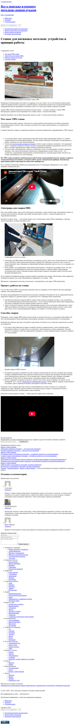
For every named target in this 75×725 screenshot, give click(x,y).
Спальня (11, 631)
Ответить (8, 490)
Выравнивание (14, 606)
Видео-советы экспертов (13, 32)
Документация (13, 668)
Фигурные (12, 624)
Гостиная (12, 632)
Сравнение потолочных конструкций (21, 617)
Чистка (11, 609)
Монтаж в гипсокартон (16, 553)
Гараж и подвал (14, 647)
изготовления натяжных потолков (24, 144)
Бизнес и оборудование (8, 447)
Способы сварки (10, 59)
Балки (11, 597)
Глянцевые (12, 567)
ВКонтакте (8, 18)
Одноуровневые (14, 620)
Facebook (8, 20)
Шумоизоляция (14, 613)
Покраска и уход (14, 680)
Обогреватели (13, 655)
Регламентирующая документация (16, 29)
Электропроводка (14, 551)
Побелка (11, 585)
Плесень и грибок (15, 611)
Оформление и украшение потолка (20, 599)
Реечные (11, 578)
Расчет (11, 670)
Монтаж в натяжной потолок (18, 555)
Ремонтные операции (16, 569)
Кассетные (12, 579)
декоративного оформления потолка (34, 381)
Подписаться (24, 441)
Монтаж (11, 663)
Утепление (12, 608)
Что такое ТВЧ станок (12, 54)
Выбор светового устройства (18, 549)
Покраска (12, 586)
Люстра (11, 654)
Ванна (11, 636)
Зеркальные (12, 576)
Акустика (12, 558)
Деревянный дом (14, 643)
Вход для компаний (7, 15)
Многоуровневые (14, 563)
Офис (10, 648)
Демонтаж (12, 615)
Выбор (11, 664)
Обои (10, 583)
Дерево (11, 588)
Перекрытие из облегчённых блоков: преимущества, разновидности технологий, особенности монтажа (35, 685)
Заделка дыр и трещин (16, 604)
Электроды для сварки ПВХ (14, 56)
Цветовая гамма (14, 601)
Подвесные (12, 625)
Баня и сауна (13, 645)
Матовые (12, 565)
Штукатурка (13, 590)
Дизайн (11, 678)
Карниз (11, 652)
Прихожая (12, 640)
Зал (10, 629)
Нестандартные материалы (18, 595)
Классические (13, 562)
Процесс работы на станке (13, 57)
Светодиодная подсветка (17, 556)
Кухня (11, 638)
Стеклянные (13, 574)
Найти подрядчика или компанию (16, 30)
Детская (11, 634)
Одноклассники (10, 22)
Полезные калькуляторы (13, 34)
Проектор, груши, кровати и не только (21, 659)
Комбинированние (15, 593)
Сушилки (12, 657)
